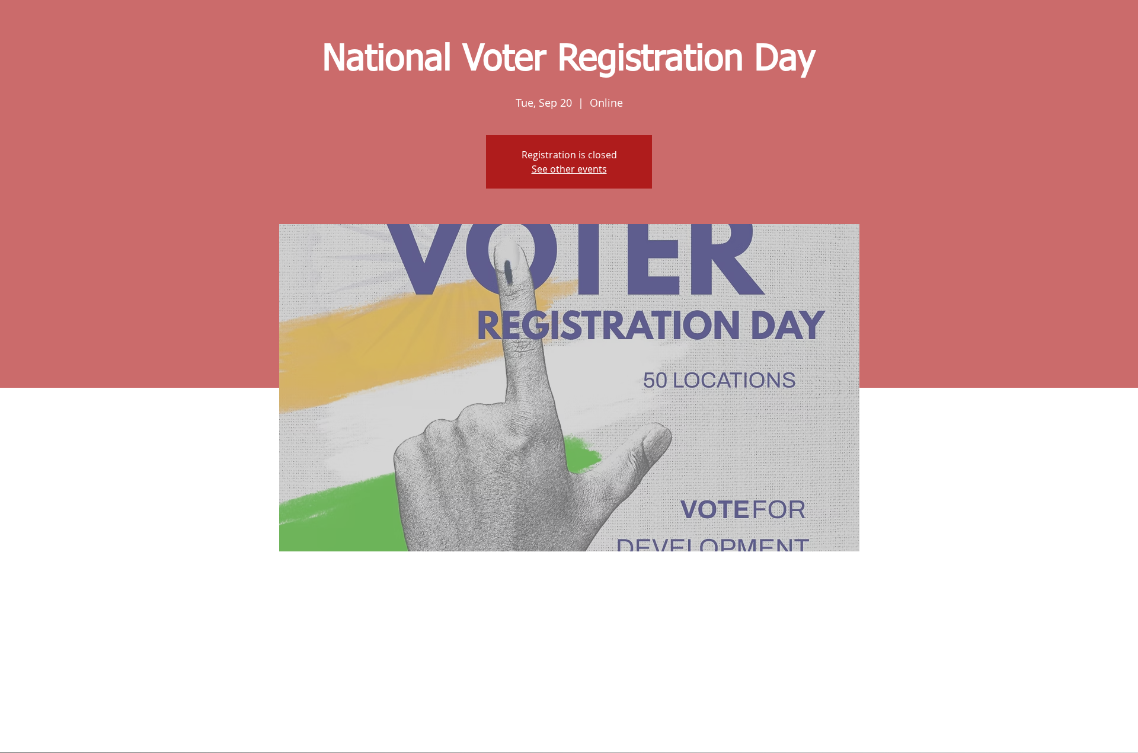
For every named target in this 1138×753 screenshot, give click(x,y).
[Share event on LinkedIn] (598, 721)
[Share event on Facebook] (540, 721)
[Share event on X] (569, 721)
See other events (569, 169)
